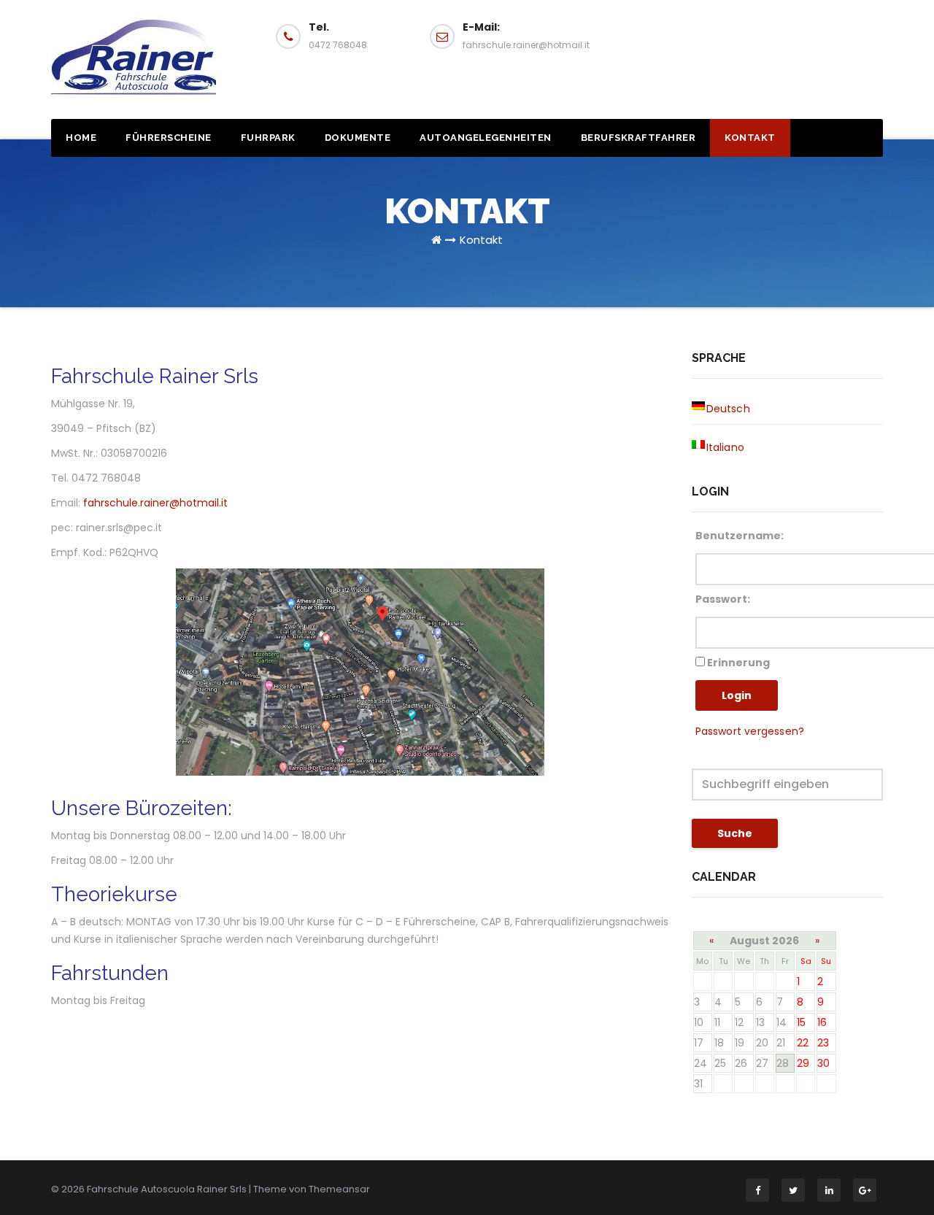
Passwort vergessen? (750, 731)
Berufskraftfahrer (638, 137)
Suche (734, 833)
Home (81, 137)
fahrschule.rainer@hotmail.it (155, 502)
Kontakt (750, 137)
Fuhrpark (268, 137)
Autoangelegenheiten (486, 137)
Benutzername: (739, 535)
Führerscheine (169, 137)
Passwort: (722, 599)
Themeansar (339, 1189)
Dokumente (358, 137)
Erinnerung (737, 662)
